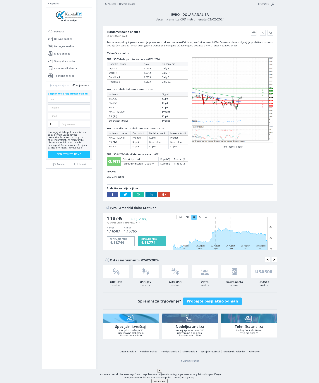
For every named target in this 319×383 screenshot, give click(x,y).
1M (180, 217)
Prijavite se (82, 85)
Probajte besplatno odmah (212, 301)
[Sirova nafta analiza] (234, 271)
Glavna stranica (191, 360)
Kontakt (60, 163)
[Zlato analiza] (204, 271)
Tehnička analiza (64, 75)
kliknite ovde (75, 147)
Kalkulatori (254, 351)
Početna (59, 31)
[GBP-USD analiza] (116, 271)
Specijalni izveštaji (65, 61)
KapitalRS (55, 3)
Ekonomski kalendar (66, 68)
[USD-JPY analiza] (145, 271)
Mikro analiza (62, 53)
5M (187, 217)
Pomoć (82, 163)
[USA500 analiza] (264, 271)
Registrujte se (61, 85)
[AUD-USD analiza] (175, 271)
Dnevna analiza (63, 39)
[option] (116, 277)
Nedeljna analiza (64, 46)
